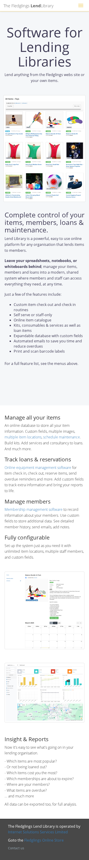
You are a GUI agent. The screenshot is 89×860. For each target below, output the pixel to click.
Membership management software (34, 509)
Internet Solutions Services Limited (38, 832)
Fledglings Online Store (44, 840)
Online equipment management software (38, 467)
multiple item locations (23, 437)
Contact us (16, 848)
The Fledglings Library (28, 5)
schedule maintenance (61, 437)
